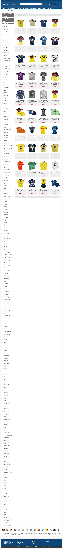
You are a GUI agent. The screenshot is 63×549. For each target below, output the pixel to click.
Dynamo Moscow (6, 182)
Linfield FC (5, 292)
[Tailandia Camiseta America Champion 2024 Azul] (32, 147)
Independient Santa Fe (7, 252)
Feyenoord (5, 211)
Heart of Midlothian (6, 243)
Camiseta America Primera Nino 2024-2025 (43, 190)
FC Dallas (5, 204)
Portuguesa (5, 381)
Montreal (5, 320)
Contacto (47, 541)
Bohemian (5, 111)
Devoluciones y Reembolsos (8, 542)
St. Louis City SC (6, 466)
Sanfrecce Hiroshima (7, 422)
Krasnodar (5, 281)
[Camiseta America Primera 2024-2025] (43, 129)
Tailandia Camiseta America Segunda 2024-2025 (55, 137)
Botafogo (5, 113)
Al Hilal (4, 37)
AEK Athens (5, 31)
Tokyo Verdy (5, 483)
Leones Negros (6, 291)
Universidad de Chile (7, 499)
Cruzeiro (5, 166)
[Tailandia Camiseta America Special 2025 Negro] (20, 58)
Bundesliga (25, 8)
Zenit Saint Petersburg (7, 525)
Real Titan (5, 398)
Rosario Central (6, 411)
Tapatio (4, 475)
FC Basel (5, 201)
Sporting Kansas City (7, 464)
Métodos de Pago (20, 542)
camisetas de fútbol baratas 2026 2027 (22, 533)
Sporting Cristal (6, 462)
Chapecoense (5, 135)
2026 (45, 6)
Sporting (5, 461)
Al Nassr (5, 39)
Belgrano (5, 103)
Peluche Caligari (6, 363)
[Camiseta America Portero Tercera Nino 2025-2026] (20, 129)
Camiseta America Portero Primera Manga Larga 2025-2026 (32, 101)
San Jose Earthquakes (7, 419)
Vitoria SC (5, 514)
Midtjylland (5, 312)
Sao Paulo (5, 430)
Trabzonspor (5, 490)
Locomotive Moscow (7, 294)
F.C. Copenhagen (6, 198)
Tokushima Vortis (6, 482)
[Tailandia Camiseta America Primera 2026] (20, 22)
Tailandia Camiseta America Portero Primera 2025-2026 (43, 83)
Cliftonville (5, 140)
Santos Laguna (6, 429)
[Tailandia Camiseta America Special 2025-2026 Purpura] (20, 76)
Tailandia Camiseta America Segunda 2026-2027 (43, 30)
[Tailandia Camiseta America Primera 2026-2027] (32, 22)
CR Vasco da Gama (6, 161)
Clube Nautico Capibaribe (7, 148)
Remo (4, 406)
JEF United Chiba (6, 265)
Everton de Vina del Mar (7, 196)
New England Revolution (7, 331)
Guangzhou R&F (6, 233)
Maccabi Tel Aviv (6, 302)
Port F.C (4, 376)
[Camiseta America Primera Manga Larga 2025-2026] (55, 76)
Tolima (4, 485)
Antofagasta (5, 57)
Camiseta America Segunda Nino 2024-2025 (55, 190)
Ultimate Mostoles (6, 496)
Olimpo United (5, 344)
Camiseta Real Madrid (39, 6)
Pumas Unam (5, 389)
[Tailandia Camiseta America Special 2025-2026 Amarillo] (32, 58)
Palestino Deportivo (6, 355)
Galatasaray (5, 222)
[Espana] (3, 530)
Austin (4, 82)
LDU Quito (5, 286)
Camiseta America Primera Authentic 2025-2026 (20, 48)
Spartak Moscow (6, 459)
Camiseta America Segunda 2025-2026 (32, 47)
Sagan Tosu (5, 414)
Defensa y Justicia (6, 169)
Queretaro (5, 390)
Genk (4, 225)
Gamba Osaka (5, 223)
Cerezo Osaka (5, 132)
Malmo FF (5, 304)
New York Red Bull (6, 334)
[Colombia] (38, 530)
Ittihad (4, 262)
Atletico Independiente (7, 69)
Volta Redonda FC (6, 515)
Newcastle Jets (6, 336)
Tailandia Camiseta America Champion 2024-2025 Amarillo (43, 155)
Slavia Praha (5, 454)
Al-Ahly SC (5, 44)
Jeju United (5, 267)
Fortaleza (5, 220)
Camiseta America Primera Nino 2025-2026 (20, 119)
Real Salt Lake (6, 397)
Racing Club (5, 392)
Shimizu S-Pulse (6, 453)
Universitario (5, 501)
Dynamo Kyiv (5, 180)
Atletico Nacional (6, 74)
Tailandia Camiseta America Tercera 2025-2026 (32, 83)
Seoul (4, 440)
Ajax (4, 34)
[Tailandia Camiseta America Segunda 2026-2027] (43, 22)
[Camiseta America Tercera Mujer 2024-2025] (32, 183)
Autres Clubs (51, 8)
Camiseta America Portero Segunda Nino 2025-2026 (55, 119)
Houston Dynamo (6, 249)
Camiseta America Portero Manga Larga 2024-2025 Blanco (55, 172)
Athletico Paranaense (7, 60)
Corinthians (5, 156)
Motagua (5, 321)
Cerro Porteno (5, 134)
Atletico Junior (5, 71)
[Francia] (31, 530)
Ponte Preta (5, 374)
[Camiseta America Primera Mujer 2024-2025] (20, 183)
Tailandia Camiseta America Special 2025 (55, 47)
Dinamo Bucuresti (6, 174)
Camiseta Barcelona (31, 6)
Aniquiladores (5, 55)
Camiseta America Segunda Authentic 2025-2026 (43, 48)
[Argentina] (19, 530)
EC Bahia (5, 183)
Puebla (4, 387)
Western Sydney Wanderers (8, 519)
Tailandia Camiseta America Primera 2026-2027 (32, 30)
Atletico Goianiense (6, 68)
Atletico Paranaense (6, 77)
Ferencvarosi (5, 209)
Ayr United (5, 89)
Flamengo (5, 215)
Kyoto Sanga (5, 283)
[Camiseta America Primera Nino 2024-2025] (43, 183)
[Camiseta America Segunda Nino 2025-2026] (32, 111)
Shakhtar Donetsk (6, 445)
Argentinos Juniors (6, 58)
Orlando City (5, 347)
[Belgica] (46, 530)
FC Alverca (5, 199)
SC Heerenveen (6, 432)
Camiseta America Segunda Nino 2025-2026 (32, 119)
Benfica (4, 106)
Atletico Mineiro (6, 73)
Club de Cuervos (6, 143)
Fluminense (5, 217)
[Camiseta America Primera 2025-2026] (55, 22)
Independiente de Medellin (8, 254)
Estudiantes (5, 193)
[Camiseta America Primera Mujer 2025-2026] (55, 94)
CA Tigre (5, 121)
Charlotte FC (5, 137)
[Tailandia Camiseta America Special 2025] (55, 40)
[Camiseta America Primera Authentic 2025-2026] (20, 40)
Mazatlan (5, 307)
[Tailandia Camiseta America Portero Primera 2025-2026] (43, 76)
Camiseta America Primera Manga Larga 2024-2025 (43, 172)
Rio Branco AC (6, 408)
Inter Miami (5, 259)
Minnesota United (6, 315)
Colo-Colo (5, 151)
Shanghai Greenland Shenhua (8, 446)
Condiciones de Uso (6, 543)
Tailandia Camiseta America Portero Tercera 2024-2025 (20, 172)
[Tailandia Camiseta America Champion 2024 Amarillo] (20, 147)
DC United (5, 167)
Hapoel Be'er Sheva (6, 238)
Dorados (5, 177)
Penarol (4, 366)
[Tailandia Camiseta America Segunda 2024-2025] (55, 129)
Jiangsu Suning (6, 268)
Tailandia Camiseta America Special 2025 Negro (20, 65)
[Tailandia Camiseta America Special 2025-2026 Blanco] (55, 58)
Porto (4, 379)
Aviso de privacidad (6, 541)
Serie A (44, 8)
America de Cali (6, 52)
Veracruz (5, 509)
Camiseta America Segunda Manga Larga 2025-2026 (20, 101)
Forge (4, 219)
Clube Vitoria (5, 150)
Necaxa (4, 329)
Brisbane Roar (6, 116)
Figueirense (5, 212)
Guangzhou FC (6, 231)
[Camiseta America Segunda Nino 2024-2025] (55, 183)
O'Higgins (5, 339)
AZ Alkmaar (5, 90)
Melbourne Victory (6, 310)
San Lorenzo (5, 421)
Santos (4, 427)
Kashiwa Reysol (6, 278)
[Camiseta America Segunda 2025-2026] (32, 40)
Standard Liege (6, 467)
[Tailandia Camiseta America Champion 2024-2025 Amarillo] (43, 147)
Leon (4, 289)
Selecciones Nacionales (11, 8)
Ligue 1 (39, 8)
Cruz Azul (5, 164)
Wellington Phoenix (6, 517)
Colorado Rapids (6, 153)
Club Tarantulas (6, 146)
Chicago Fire (5, 138)
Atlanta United (5, 61)
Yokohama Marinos (6, 523)
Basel (4, 98)
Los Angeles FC (6, 297)
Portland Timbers (6, 377)
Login (53, 0)
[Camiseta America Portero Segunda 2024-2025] (32, 165)
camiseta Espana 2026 (24, 6)
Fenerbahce (5, 207)
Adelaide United (6, 28)
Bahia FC (5, 92)
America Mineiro (6, 53)
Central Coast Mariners (7, 129)
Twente (4, 491)
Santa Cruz (5, 424)
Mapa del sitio (34, 542)
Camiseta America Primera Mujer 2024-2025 (20, 190)
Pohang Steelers (6, 373)
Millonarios (5, 313)
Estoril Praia (5, 191)
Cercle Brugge (6, 130)
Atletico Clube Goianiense (7, 65)
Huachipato (5, 251)
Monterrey (5, 318)
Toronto (4, 488)
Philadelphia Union (6, 369)
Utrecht (4, 504)
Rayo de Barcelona (6, 395)
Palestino (5, 353)
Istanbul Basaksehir (6, 260)
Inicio (3, 8)
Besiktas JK (5, 108)
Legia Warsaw (5, 288)
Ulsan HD (5, 493)
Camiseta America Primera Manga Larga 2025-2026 (55, 83)
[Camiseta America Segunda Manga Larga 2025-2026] (20, 94)
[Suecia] (42, 530)
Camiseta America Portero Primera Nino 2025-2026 (43, 119)
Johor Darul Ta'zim (6, 270)
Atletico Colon (5, 66)
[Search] (41, 4)
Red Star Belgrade (6, 405)
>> (59, 15)
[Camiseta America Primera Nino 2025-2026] (20, 111)
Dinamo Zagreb (6, 175)
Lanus (4, 284)
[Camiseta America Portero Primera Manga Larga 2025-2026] (32, 94)
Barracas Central (6, 97)
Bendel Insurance (6, 105)
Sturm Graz (5, 469)
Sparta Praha (5, 458)
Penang (4, 365)
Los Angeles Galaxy (6, 299)
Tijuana (4, 480)
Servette (4, 443)
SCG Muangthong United (7, 435)
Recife (4, 400)
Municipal (5, 323)
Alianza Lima (5, 47)
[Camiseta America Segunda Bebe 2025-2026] (32, 129)
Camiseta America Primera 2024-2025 (43, 137)
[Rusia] (34, 530)
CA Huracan (5, 119)
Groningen (5, 228)
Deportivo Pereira (6, 172)
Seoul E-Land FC (6, 442)
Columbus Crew (6, 154)
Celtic (4, 127)
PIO (4, 371)
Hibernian (5, 246)
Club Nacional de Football (7, 145)
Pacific (4, 352)
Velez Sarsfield (6, 507)
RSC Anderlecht (6, 413)
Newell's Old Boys (6, 337)
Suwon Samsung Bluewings (8, 472)
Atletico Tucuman (6, 81)
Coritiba (4, 158)
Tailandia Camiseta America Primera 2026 (20, 30)
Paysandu (5, 361)
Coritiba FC (5, 159)
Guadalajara (5, 230)
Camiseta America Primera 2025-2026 (55, 30)
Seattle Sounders (6, 437)
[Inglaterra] (27, 530)
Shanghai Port (5, 448)
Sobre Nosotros (34, 541)
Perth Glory (5, 368)
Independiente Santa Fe (7, 257)
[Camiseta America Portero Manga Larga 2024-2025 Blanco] (55, 165)
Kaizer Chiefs (5, 275)
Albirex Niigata (6, 45)
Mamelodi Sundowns (7, 305)
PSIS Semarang (6, 384)
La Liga (19, 8)
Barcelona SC (5, 95)
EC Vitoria (5, 185)
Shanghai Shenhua (6, 450)
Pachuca (5, 350)
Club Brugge (5, 142)
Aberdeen (5, 26)
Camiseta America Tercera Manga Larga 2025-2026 (43, 101)
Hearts (4, 244)
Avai (4, 84)
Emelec (4, 188)
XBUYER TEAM (6, 520)
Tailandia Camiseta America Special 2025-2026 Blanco (55, 65)
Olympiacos (5, 345)
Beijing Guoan (5, 100)
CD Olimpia (5, 124)
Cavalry (4, 122)
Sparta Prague (6, 456)
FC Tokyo (5, 206)
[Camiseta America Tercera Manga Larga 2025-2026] (43, 94)
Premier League (33, 8)
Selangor (5, 438)
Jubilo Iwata (5, 273)
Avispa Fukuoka (6, 87)
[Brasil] (11, 530)
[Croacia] (58, 530)
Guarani (4, 235)
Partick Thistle (5, 360)
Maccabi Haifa (5, 300)
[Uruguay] (23, 530)
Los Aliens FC (5, 296)
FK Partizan (5, 214)
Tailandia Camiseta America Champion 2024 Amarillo (20, 155)
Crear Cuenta (58, 0)
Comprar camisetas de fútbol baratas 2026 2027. (28, 546)
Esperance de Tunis (6, 190)
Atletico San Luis (6, 79)
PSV (4, 385)
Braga (4, 114)
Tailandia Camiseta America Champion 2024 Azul (32, 155)
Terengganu (5, 477)
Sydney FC (5, 474)
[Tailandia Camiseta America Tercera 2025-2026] (32, 76)
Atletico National (6, 76)
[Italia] (15, 530)
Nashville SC (5, 326)
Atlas (4, 63)
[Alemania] (7, 530)
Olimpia (4, 342)
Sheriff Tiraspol (6, 451)
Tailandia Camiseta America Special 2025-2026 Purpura (20, 83)
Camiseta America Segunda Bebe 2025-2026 (32, 137)
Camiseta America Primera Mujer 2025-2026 (55, 101)
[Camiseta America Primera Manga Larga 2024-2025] (43, 165)
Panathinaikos (5, 358)
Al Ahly (4, 36)
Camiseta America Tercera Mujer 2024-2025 (32, 190)
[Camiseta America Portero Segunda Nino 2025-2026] (55, 111)
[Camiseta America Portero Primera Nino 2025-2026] (43, 111)
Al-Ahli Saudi (5, 42)
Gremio (4, 227)
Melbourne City (6, 308)
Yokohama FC (5, 522)
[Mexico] (50, 530)
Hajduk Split (5, 236)
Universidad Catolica (7, 498)
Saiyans (4, 416)
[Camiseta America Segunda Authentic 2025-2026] (43, 40)
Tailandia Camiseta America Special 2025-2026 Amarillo (32, 65)
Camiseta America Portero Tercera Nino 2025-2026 (20, 137)
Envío (18, 541)
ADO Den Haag (6, 29)
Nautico (4, 328)
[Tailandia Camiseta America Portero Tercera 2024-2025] (20, 165)
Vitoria (4, 512)
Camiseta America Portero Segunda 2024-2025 (32, 172)
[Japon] (54, 530)
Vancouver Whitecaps (7, 506)
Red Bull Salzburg (6, 403)
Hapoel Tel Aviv (6, 241)
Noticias (33, 543)
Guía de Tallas (19, 543)
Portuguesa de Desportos (7, 382)
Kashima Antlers (6, 276)
